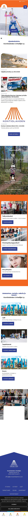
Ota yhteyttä (7, 275)
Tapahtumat (6, 490)
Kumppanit (22, 490)
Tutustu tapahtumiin (9, 350)
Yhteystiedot (14, 494)
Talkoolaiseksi (7, 222)
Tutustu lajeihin (8, 323)
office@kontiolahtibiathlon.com (14, 476)
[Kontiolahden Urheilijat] (17, 514)
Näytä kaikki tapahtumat (14, 189)
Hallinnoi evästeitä (14, 508)
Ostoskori (23, 1)
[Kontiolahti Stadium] (24, 514)
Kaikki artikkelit (14, 134)
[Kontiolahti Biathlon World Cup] (10, 514)
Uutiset (15, 486)
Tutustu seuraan (8, 378)
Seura (14, 490)
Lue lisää (14, 30)
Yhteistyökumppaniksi (9, 248)
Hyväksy (14, 504)
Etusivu (7, 486)
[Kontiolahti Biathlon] (3, 514)
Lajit (21, 486)
